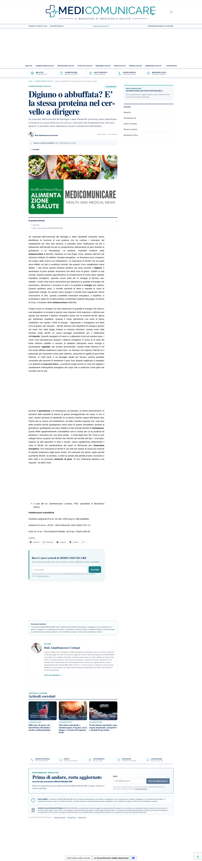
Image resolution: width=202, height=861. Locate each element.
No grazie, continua (101, 448)
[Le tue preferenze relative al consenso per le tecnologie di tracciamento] (198, 857)
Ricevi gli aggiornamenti (120, 433)
